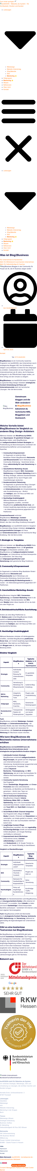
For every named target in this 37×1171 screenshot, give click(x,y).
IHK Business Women (7, 1136)
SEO (8, 74)
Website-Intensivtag (14, 69)
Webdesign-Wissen (6, 1118)
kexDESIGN (16, 1157)
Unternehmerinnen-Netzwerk (10, 1159)
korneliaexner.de (27, 1157)
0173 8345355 (20, 357)
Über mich (7, 87)
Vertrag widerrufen (18, 1165)
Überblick (3, 1101)
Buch (2, 1112)
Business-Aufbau (6, 1123)
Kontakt (6, 89)
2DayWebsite (11, 71)
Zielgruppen (7, 78)
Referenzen (7, 85)
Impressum (3, 1148)
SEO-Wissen (22, 1127)
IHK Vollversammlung (7, 1133)
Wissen (5, 83)
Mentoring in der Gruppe (8, 1110)
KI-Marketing (4, 1125)
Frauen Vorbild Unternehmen (10, 1140)
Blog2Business (24, 406)
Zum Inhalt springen (7, 1)
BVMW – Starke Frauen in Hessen (11, 1142)
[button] (18, 130)
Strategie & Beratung (7, 1120)
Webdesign (11, 67)
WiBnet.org (4, 1138)
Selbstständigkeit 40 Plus (9, 1127)
